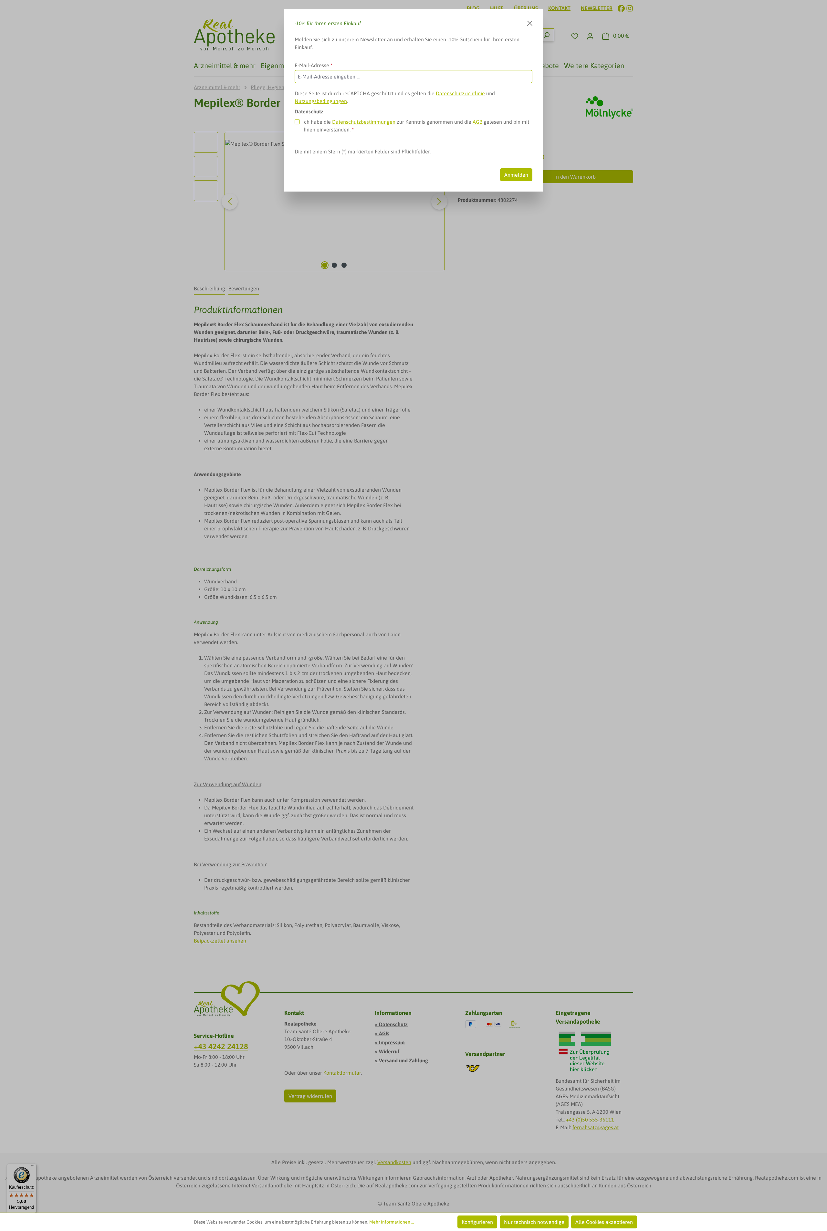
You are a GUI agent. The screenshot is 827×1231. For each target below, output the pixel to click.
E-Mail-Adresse (313, 65)
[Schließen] (530, 23)
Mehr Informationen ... (391, 1222)
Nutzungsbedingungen (321, 101)
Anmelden (516, 175)
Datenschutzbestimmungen (363, 122)
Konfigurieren (477, 1222)
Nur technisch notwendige (534, 1222)
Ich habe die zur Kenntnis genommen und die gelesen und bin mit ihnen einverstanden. (415, 125)
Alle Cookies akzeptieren (604, 1222)
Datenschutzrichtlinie (460, 93)
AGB (477, 122)
